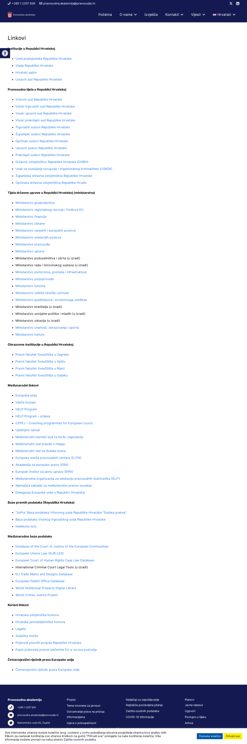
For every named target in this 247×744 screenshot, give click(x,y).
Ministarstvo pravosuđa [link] (32, 244)
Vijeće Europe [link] (25, 402)
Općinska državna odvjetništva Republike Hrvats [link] (50, 183)
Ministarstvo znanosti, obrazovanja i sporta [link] (47, 327)
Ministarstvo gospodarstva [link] (35, 203)
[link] (5, 53)
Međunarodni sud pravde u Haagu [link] (40, 444)
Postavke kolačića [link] (209, 736)
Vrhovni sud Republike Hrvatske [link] (38, 99)
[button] (134, 14)
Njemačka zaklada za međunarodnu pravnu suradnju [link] (53, 485)
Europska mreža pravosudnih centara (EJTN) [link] (48, 458)
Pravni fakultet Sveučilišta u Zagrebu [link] (42, 354)
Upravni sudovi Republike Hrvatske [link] (41, 148)
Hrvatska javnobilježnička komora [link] (40, 622)
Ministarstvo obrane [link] (30, 223)
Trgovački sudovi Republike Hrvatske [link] (42, 127)
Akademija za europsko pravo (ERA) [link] (42, 465)
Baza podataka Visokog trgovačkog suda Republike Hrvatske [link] (60, 519)
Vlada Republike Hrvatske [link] (34, 65)
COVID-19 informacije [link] (140, 717)
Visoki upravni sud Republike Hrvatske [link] (43, 113)
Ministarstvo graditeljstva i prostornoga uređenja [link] (51, 300)
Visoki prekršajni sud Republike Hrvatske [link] (45, 120)
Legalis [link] (20, 629)
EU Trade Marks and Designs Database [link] (44, 574)
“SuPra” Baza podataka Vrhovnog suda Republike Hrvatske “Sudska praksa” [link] (70, 512)
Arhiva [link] (189, 723)
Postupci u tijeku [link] (195, 717)
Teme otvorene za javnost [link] (83, 705)
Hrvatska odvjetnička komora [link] (37, 615)
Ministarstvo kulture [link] (29, 334)
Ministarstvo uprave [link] (29, 251)
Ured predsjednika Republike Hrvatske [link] (43, 58)
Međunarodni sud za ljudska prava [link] (40, 451)
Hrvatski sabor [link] (26, 72)
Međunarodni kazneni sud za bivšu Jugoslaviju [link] (49, 437)
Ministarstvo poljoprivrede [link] (34, 279)
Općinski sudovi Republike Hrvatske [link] (41, 141)
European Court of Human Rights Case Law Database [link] (54, 560)
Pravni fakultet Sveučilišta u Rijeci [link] (40, 368)
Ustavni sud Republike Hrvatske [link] (38, 79)
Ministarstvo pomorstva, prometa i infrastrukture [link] (51, 272)
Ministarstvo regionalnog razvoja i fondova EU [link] (49, 210)
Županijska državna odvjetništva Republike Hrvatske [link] (53, 176)
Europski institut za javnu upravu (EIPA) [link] (44, 472)
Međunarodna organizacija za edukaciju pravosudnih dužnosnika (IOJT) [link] (67, 478)
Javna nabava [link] (194, 705)
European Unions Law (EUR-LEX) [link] (39, 553)
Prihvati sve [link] (233, 736)
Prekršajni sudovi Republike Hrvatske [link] (42, 155)
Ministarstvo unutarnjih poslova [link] (38, 237)
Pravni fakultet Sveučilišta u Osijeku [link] (41, 375)
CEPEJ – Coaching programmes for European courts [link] (54, 423)
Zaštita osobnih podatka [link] (80, 739)
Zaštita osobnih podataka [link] (142, 711)
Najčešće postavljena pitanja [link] (144, 705)
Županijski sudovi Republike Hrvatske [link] (42, 134)
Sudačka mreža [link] (26, 636)
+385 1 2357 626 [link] (26, 707)
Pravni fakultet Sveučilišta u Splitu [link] (40, 361)
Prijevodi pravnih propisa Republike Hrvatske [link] (48, 643)
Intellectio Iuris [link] (26, 526)
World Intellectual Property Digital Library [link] (45, 588)
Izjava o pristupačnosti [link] (81, 723)
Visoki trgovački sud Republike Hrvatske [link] (45, 106)
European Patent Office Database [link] (39, 581)
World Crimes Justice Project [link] (36, 595)
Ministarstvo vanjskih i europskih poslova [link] (45, 230)
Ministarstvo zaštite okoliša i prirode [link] (42, 293)
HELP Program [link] (26, 409)
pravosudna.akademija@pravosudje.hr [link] (38, 715)
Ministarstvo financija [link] (31, 216)
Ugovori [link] (190, 711)
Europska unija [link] (26, 395)
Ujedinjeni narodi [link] (27, 430)
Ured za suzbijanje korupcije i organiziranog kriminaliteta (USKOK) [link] (63, 169)
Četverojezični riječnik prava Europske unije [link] (47, 670)
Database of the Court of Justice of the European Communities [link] (61, 546)
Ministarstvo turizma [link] (30, 286)
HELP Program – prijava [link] (32, 416)
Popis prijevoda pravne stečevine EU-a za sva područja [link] (56, 650)
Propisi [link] (71, 699)
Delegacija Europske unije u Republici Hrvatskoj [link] (50, 492)
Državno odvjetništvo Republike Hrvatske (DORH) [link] (51, 162)
